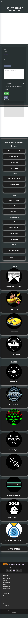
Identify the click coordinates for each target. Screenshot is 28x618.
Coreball (5, 580)
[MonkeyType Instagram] (7, 570)
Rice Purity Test (6, 578)
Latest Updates (6, 605)
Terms (4, 599)
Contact (4, 597)
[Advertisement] (14, 28)
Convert (6, 54)
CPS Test (5, 584)
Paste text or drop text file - (12, 67)
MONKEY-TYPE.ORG (17, 564)
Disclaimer (5, 603)
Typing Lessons (6, 586)
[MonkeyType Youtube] (14, 570)
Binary (6, 62)
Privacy (4, 601)
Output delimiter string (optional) (13, 86)
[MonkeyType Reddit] (20, 570)
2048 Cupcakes (6, 588)
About (4, 595)
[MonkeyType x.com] (10, 570)
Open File (7, 66)
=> (13, 56)
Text (6, 51)
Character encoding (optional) (12, 80)
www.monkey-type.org (15, 610)
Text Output (7, 99)
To (4, 59)
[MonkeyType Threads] (17, 570)
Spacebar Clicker (7, 582)
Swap (5, 97)
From (5, 49)
